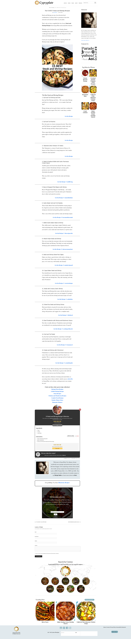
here (75, 475)
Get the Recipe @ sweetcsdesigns (64, 283)
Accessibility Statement (121, 627)
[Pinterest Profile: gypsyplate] (38, 454)
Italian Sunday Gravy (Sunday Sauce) (93, 114)
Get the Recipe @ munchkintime (64, 198)
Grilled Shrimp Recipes (57, 391)
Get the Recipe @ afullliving (65, 182)
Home (50, 7)
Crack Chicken (85, 111)
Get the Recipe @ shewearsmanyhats (63, 249)
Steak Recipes (57, 393)
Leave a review (57, 448)
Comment (36, 545)
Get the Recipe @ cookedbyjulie (64, 363)
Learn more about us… (85, 40)
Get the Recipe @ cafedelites (65, 299)
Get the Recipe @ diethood (65, 315)
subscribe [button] (70, 379)
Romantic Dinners (57, 402)
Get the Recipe (69, 116)
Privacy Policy (113, 627)
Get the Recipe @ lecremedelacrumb (63, 217)
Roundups (52, 7)
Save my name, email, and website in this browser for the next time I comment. (47, 553)
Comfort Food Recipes (57, 398)
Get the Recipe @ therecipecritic (64, 233)
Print (57, 425)
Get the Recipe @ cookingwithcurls (63, 329)
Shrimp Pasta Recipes (57, 389)
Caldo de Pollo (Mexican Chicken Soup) (93, 97)
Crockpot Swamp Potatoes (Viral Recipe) (93, 81)
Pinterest (64, 455)
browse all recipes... (89, 599)
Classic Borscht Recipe (85, 79)
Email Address (37, 536)
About (104, 627)
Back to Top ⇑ (114, 631)
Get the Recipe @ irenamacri (65, 345)
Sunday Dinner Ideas (57, 400)
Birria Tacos (45, 622)
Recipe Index (58, 475)
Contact (108, 627)
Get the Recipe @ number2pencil (64, 265)
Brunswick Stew (85, 95)
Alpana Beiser (55, 12)
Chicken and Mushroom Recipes (57, 396)
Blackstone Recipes (63, 483)
